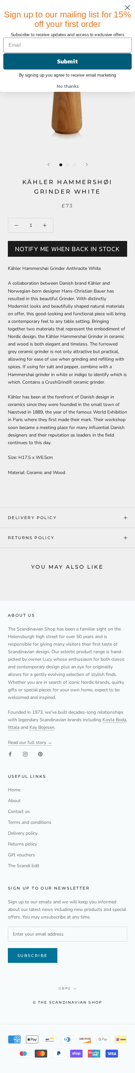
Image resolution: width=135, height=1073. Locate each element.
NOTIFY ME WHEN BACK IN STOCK (67, 249)
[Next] (87, 164)
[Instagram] (25, 753)
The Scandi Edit (23, 866)
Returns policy (31, 537)
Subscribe (32, 955)
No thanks (68, 86)
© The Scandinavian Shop (68, 1002)
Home (14, 790)
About (14, 801)
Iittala (13, 727)
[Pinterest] (40, 753)
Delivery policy (32, 517)
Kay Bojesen (41, 727)
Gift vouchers (21, 855)
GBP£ (65, 988)
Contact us (19, 811)
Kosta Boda (114, 720)
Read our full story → (30, 742)
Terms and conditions (29, 822)
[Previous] (48, 164)
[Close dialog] (127, 7)
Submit (67, 61)
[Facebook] (10, 753)
